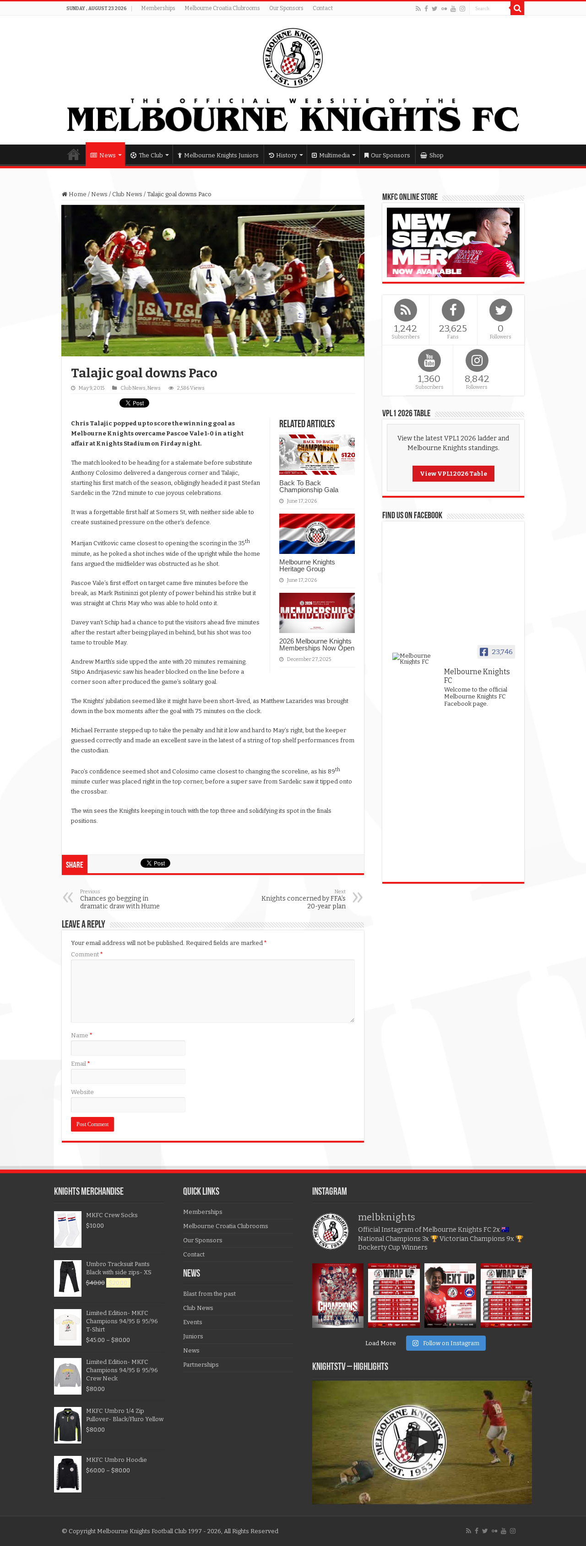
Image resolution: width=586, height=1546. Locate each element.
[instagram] (462, 8)
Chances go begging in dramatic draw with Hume (120, 899)
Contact (323, 8)
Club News (127, 194)
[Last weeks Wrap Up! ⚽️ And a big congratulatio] (506, 1295)
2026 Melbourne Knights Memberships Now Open (316, 644)
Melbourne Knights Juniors (221, 155)
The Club (151, 155)
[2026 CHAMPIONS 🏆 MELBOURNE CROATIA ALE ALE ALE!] (338, 1295)
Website (82, 1092)
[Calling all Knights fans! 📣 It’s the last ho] (450, 1295)
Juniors (193, 1336)
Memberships (158, 8)
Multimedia (334, 155)
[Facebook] (426, 8)
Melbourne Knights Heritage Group (307, 565)
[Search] (517, 8)
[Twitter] (435, 8)
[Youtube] (453, 8)
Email (80, 1063)
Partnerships (201, 1364)
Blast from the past (209, 1293)
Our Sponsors (286, 8)
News (107, 155)
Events (192, 1322)
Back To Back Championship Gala (308, 486)
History (286, 155)
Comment (87, 954)
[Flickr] (444, 8)
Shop (436, 155)
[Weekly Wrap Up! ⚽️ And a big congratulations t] (394, 1295)
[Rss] (418, 8)
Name (81, 1035)
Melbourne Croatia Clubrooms (222, 8)
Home (74, 154)
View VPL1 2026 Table (453, 473)
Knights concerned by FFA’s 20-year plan (303, 899)
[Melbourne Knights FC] (293, 80)
